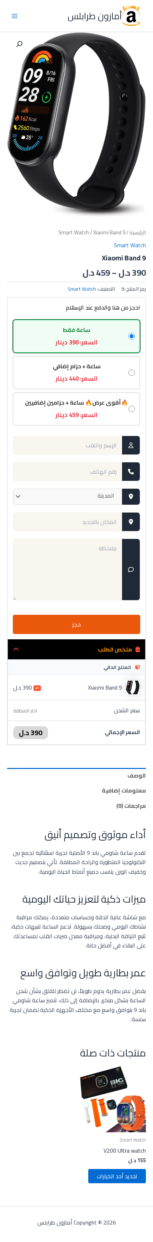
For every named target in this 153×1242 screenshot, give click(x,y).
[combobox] (67, 497)
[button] (19, 44)
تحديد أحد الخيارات (117, 1176)
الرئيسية (138, 232)
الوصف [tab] (136, 775)
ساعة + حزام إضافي (77, 372)
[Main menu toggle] (14, 15)
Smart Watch (73, 232)
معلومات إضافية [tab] (124, 790)
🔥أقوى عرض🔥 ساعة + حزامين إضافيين (76, 409)
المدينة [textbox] (105, 496)
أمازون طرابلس (95, 15)
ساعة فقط (76, 336)
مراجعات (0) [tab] (131, 805)
